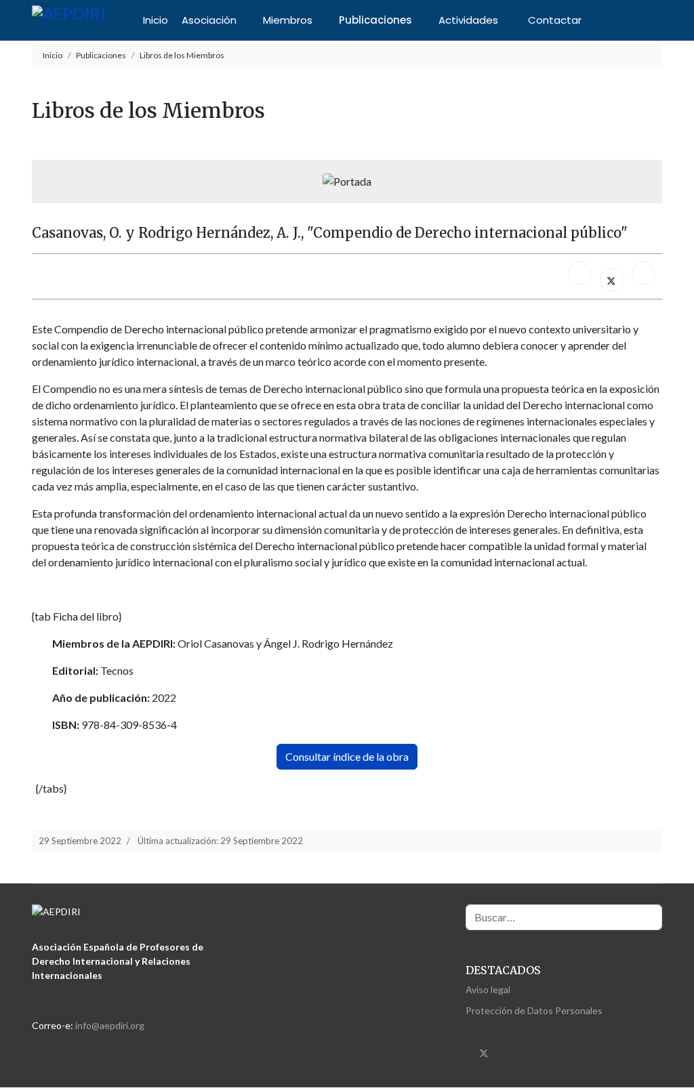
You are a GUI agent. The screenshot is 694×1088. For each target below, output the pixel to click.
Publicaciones (375, 20)
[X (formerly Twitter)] (611, 279)
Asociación (209, 20)
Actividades (468, 20)
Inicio (155, 20)
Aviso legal (488, 989)
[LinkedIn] (643, 273)
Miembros (287, 20)
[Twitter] (484, 1052)
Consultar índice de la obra (347, 756)
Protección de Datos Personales (534, 1010)
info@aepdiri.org (109, 1025)
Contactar (554, 20)
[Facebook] (579, 273)
